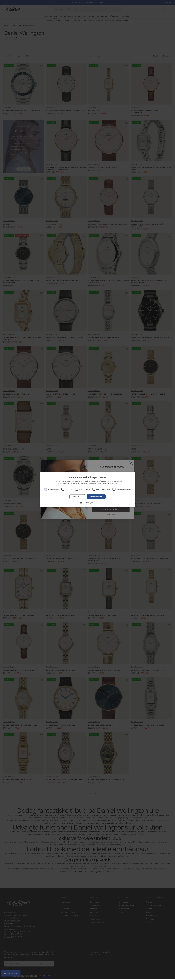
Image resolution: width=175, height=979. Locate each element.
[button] (87, 502)
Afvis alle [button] (77, 497)
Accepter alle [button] (96, 497)
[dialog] (87, 489)
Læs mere (115, 483)
